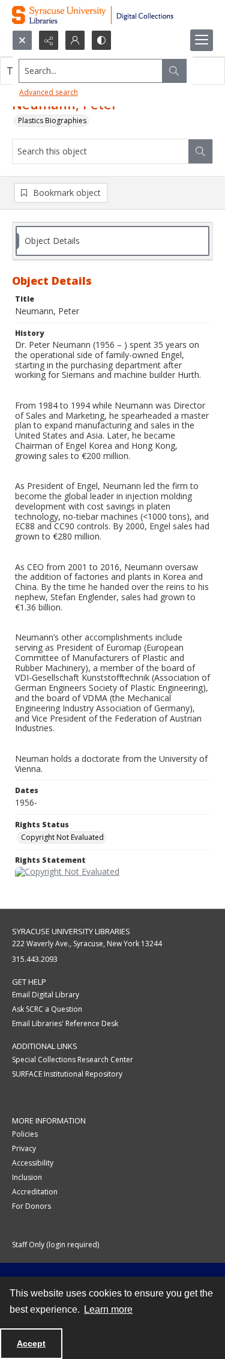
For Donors (31, 1206)
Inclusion (27, 1177)
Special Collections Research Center (72, 1059)
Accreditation (35, 1192)
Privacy (24, 1148)
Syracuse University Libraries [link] (71, 931)
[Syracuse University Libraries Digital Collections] (112, 15)
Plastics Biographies (52, 120)
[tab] (112, 241)
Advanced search (48, 92)
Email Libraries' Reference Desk (65, 1023)
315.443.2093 (35, 959)
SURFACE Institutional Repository (67, 1074)
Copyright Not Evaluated (62, 837)
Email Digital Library (45, 995)
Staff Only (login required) (55, 1244)
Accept (31, 1343)
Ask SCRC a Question (47, 1009)
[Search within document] (200, 151)
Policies (25, 1134)
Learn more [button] (108, 1309)
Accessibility (32, 1163)
